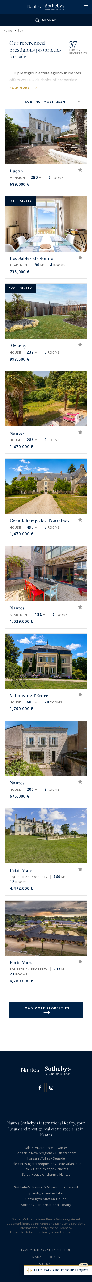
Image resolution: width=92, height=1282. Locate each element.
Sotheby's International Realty (46, 1205)
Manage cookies (46, 1257)
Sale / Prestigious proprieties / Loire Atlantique (46, 1163)
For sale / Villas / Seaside (46, 1158)
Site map (46, 1264)
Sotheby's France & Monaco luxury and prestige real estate (46, 1190)
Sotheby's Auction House (46, 1199)
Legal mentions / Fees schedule (46, 1250)
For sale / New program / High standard (46, 1153)
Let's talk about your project (61, 1270)
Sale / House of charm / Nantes (46, 1174)
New (84, 1265)
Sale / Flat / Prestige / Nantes (46, 1169)
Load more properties (46, 1008)
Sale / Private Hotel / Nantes (46, 1148)
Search (49, 20)
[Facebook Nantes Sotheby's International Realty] (40, 1087)
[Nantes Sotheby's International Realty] (46, 7)
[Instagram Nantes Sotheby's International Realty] (51, 1087)
